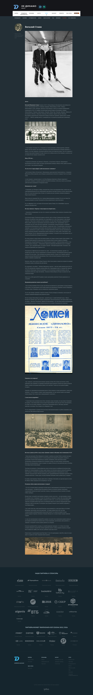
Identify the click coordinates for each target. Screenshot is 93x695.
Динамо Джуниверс (44, 7)
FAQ (53, 17)
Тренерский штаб (45, 661)
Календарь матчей (59, 659)
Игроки (42, 659)
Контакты (58, 17)
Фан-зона (69, 13)
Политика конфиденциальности (73, 674)
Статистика (57, 663)
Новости (61, 13)
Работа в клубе (47, 17)
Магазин (54, 13)
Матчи (39, 13)
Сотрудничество (32, 17)
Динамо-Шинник (40, 7)
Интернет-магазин (19, 663)
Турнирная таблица (59, 661)
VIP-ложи (30, 661)
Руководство (17, 17)
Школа (39, 17)
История (64, 17)
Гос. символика (72, 17)
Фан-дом (30, 668)
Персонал (43, 663)
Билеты (16, 13)
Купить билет (31, 659)
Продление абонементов (23, 14)
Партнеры (25, 17)
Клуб (46, 13)
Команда (31, 13)
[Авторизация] (68, 7)
